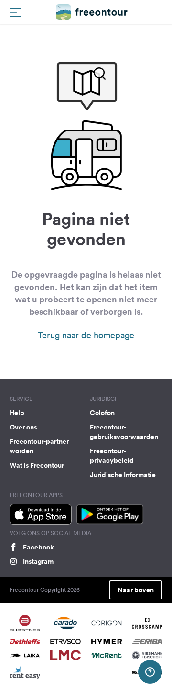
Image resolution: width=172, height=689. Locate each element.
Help (17, 413)
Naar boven (136, 590)
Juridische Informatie (123, 474)
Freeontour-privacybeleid (112, 455)
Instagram (38, 561)
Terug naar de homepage (86, 335)
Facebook (38, 547)
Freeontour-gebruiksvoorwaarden (124, 431)
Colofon (102, 413)
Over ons (23, 427)
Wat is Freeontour (37, 465)
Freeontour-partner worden (39, 446)
